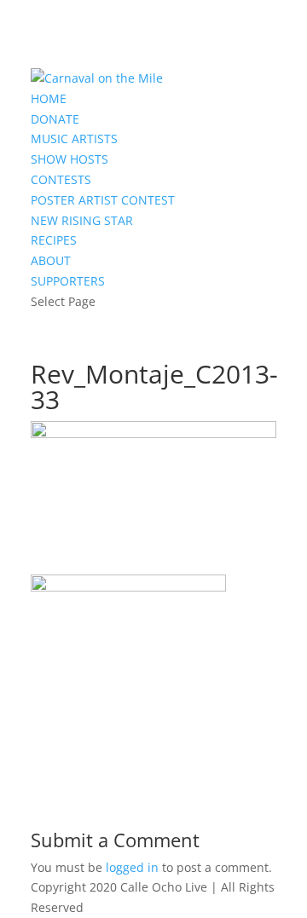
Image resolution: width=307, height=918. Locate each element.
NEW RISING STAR (82, 220)
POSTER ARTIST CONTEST (103, 200)
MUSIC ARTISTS (74, 138)
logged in (132, 867)
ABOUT (51, 260)
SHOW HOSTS (69, 159)
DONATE (55, 119)
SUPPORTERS (68, 281)
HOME (49, 98)
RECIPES (54, 240)
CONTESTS (61, 179)
